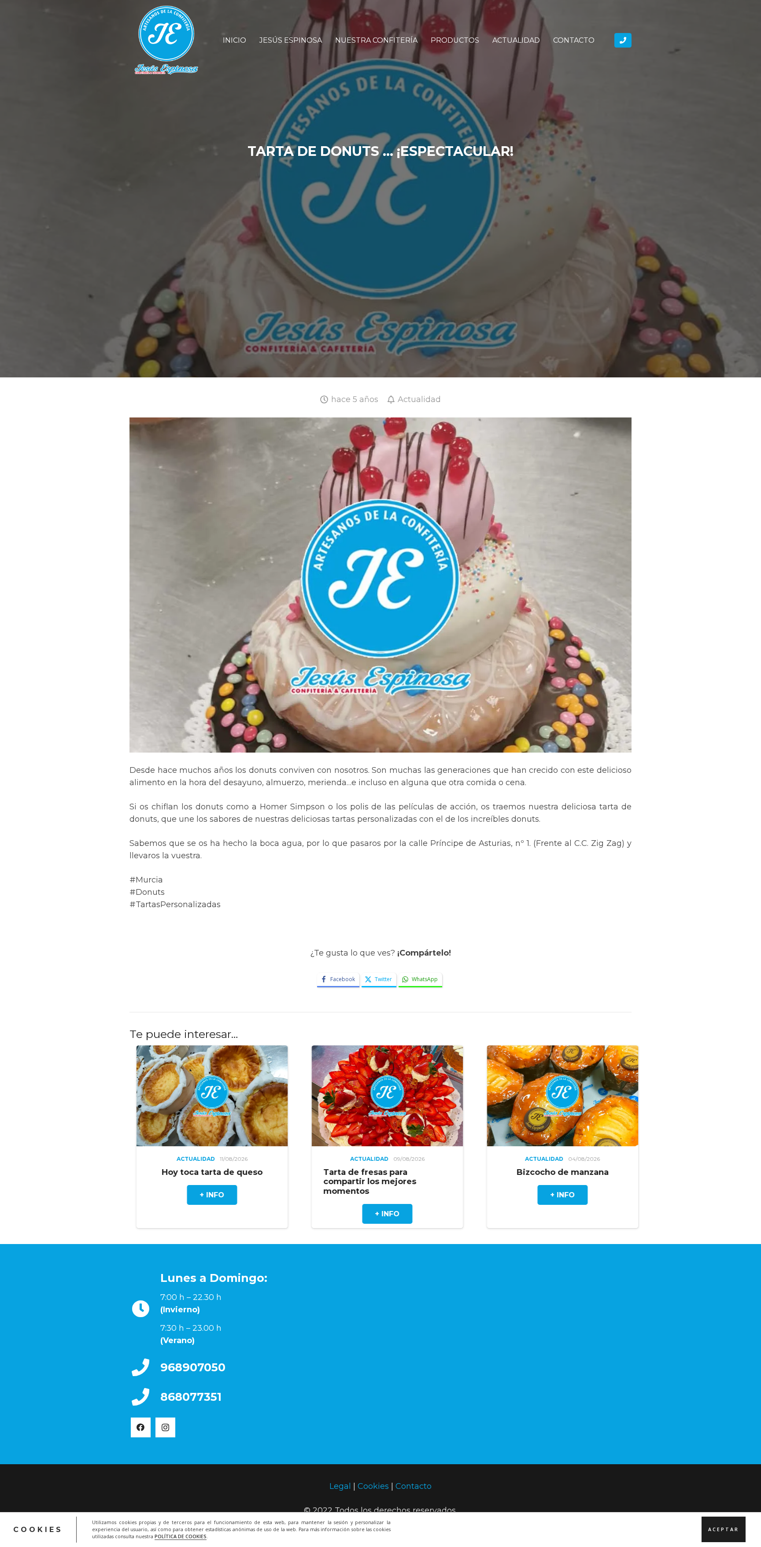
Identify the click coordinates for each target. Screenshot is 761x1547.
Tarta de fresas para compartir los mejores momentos (164, 1181)
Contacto (413, 1486)
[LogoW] (166, 40)
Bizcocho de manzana (357, 1172)
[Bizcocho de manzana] (357, 1095)
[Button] (623, 40)
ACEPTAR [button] (723, 1529)
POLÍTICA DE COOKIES (181, 1536)
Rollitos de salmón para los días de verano (524, 1176)
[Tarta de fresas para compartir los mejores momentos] (182, 1095)
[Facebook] (141, 1427)
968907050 (192, 1366)
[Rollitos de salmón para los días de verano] (532, 1095)
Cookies (373, 1486)
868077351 (191, 1396)
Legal (340, 1486)
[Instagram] (165, 1427)
